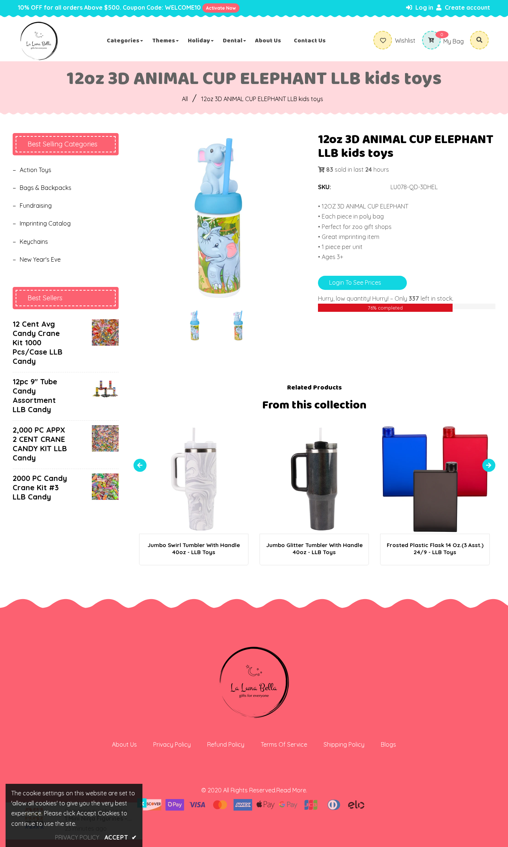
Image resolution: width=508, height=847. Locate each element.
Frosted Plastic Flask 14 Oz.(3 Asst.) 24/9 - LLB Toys (435, 549)
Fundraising (36, 205)
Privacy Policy (172, 744)
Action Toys (35, 170)
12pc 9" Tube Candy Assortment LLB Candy (35, 395)
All (185, 99)
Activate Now (221, 8)
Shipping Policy (344, 744)
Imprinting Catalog (45, 223)
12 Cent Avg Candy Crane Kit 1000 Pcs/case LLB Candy (37, 342)
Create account (466, 7)
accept (121, 837)
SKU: (324, 187)
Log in (423, 7)
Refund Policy (225, 744)
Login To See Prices (355, 282)
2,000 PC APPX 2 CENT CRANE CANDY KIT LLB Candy (40, 443)
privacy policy (77, 837)
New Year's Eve (40, 259)
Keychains (34, 241)
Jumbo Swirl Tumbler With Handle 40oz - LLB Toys (194, 549)
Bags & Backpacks (45, 187)
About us (124, 744)
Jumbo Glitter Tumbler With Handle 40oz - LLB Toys (314, 549)
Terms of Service (284, 744)
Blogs (388, 744)
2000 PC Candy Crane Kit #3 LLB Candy (40, 487)
